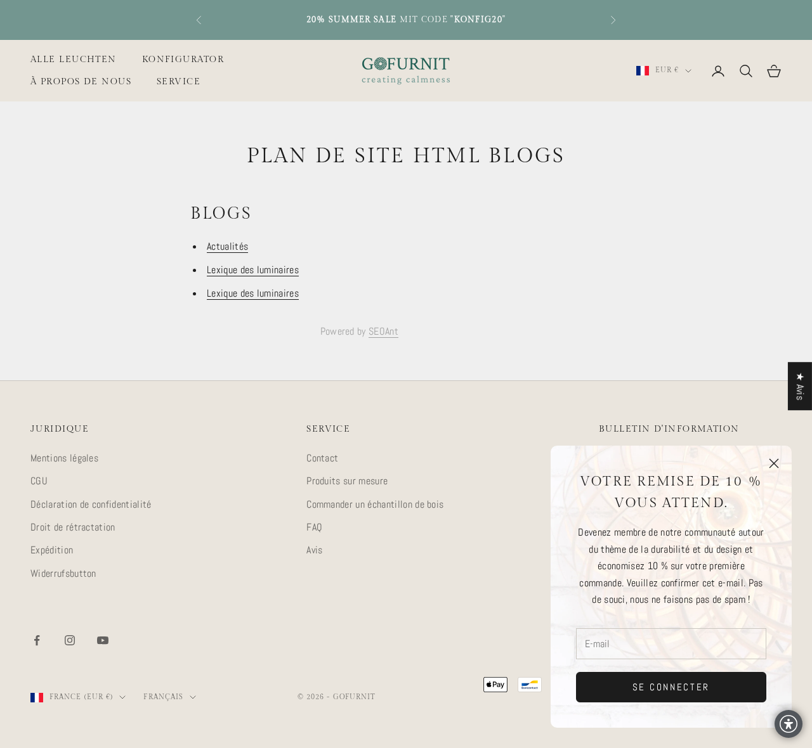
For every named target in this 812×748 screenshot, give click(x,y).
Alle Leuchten (73, 59)
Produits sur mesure (347, 480)
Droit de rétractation (72, 527)
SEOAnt (383, 331)
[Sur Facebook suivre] (36, 640)
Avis (314, 550)
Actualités (227, 246)
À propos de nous (80, 81)
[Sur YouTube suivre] (102, 640)
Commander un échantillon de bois (374, 504)
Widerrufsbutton (63, 573)
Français (163, 697)
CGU (39, 480)
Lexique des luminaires (253, 269)
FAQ (314, 527)
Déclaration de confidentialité (91, 504)
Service (178, 81)
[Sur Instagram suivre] (69, 640)
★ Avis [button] (800, 386)
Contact (322, 458)
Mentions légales (64, 458)
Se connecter (671, 687)
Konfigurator (183, 59)
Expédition (51, 550)
